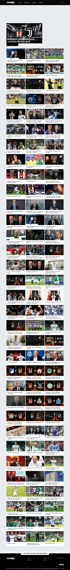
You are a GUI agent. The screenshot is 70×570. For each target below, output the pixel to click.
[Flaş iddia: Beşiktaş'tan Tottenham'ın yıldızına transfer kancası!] (54, 310)
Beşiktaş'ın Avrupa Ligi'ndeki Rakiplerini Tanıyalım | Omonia (53, 378)
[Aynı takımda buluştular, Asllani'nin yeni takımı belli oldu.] (15, 84)
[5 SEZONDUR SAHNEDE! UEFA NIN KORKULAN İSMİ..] (15, 310)
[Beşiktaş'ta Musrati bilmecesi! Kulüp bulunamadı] (54, 99)
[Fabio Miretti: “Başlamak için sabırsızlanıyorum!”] (54, 265)
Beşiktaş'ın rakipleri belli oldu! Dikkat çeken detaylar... (53, 257)
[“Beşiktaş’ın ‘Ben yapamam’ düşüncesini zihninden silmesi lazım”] (35, 280)
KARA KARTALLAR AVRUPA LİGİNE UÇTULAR (54, 514)
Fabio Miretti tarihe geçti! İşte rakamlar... (14, 166)
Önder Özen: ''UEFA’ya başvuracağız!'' (51, 227)
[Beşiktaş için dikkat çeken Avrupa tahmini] (15, 280)
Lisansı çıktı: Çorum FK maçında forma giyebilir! (34, 317)
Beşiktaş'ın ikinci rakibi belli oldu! (34, 422)
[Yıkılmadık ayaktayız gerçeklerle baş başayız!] (15, 521)
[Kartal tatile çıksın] (35, 174)
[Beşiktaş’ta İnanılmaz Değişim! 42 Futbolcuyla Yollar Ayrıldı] (35, 114)
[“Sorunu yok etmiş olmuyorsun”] (35, 461)
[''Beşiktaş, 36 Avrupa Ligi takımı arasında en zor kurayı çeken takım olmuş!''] (15, 325)
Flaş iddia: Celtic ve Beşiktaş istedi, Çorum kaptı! (33, 151)
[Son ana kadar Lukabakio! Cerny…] (15, 265)
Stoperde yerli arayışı (31, 271)
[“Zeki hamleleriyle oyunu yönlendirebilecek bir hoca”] (35, 536)
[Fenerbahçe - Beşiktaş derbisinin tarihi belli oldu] (35, 99)
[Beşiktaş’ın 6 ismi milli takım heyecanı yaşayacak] (35, 476)
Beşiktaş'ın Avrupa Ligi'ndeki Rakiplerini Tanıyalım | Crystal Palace (34, 393)
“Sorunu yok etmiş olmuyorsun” (34, 468)
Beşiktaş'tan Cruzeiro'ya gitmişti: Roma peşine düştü (34, 136)
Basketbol (26, 2)
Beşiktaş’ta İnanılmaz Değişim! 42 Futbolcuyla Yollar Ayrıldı (34, 121)
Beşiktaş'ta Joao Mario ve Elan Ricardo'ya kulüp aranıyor (15, 121)
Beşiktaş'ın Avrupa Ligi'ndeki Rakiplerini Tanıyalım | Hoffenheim (14, 378)
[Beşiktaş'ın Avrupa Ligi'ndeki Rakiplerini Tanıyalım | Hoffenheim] (15, 370)
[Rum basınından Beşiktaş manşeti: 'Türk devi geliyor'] (15, 144)
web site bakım (60, 558)
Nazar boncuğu (11, 543)
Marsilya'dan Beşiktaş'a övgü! (34, 362)
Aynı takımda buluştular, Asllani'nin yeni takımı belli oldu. (15, 91)
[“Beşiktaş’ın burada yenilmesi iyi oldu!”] (54, 280)
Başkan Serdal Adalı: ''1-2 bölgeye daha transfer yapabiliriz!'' (54, 212)
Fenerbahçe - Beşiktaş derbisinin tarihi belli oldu (34, 106)
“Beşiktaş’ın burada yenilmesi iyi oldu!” (54, 287)
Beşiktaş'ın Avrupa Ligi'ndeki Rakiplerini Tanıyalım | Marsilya (53, 408)
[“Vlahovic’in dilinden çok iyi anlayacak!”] (35, 53)
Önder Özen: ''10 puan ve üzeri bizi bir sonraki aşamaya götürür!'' (34, 212)
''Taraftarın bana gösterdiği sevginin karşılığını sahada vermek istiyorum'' (14, 348)
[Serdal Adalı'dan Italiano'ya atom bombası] (35, 431)
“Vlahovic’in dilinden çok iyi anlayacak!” (33, 61)
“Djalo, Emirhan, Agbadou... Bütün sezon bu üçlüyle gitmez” (34, 498)
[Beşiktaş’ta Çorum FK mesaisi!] (35, 506)
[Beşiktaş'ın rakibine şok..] (54, 69)
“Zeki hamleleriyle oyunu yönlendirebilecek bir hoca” (33, 544)
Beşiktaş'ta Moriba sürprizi (14, 196)
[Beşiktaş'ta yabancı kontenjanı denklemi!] (15, 219)
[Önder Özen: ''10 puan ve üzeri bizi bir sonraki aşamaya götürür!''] (35, 204)
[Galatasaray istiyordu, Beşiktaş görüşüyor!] (54, 159)
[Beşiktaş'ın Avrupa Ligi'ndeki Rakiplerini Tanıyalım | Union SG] (35, 400)
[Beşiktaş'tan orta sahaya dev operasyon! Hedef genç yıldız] (54, 129)
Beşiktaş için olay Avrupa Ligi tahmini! (33, 197)
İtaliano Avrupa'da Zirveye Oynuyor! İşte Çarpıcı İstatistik (53, 182)
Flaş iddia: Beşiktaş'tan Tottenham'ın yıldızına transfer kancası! (53, 317)
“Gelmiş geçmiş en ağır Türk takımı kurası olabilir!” (33, 76)
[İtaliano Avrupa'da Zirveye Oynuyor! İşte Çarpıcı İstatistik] (54, 174)
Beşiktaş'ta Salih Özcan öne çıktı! (34, 452)
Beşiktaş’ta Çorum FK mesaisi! (34, 513)
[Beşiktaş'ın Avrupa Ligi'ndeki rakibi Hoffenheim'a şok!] (54, 53)
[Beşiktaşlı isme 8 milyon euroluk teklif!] (35, 235)
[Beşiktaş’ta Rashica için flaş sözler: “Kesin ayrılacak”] (15, 491)
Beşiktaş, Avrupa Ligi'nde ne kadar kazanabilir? (14, 182)
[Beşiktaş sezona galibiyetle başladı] (15, 129)
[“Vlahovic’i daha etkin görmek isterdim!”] (54, 325)
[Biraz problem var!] (54, 536)
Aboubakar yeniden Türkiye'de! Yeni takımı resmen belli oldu (53, 197)
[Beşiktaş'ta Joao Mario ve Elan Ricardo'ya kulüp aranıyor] (15, 114)
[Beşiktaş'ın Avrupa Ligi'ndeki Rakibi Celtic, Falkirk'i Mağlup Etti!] (15, 69)
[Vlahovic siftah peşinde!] (15, 446)
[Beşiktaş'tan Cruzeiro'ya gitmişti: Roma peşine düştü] (35, 129)
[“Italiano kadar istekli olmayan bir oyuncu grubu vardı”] (54, 491)
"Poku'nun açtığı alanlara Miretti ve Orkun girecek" (15, 302)
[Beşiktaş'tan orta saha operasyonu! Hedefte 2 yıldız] (54, 235)
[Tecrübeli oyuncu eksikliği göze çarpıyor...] (35, 340)
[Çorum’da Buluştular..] (15, 355)
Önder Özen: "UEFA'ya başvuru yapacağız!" (14, 393)
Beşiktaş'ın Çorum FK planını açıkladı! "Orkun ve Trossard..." (34, 91)
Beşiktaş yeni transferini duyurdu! (54, 302)
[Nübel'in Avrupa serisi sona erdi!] (54, 431)
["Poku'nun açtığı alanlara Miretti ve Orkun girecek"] (15, 295)
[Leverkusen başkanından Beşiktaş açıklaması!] (15, 250)
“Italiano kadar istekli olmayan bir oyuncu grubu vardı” (53, 498)
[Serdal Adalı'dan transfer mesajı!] (15, 400)
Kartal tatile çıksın (31, 181)
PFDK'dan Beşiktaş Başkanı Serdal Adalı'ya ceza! (35, 227)
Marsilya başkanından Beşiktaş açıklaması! (15, 212)
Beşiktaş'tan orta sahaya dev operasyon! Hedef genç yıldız (53, 136)
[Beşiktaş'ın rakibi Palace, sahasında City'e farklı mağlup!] (35, 250)
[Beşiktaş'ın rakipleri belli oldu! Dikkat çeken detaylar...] (54, 250)
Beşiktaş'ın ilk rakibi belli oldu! (53, 422)
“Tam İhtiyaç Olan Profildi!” (52, 90)
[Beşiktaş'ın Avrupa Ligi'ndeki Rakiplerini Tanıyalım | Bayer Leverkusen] (15, 416)
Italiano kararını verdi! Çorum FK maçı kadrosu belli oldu (15, 242)
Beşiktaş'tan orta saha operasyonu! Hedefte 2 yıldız (53, 242)
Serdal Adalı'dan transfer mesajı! (15, 407)
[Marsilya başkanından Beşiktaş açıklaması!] (15, 204)
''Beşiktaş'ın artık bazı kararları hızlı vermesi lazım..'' (15, 61)
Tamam (62, 568)
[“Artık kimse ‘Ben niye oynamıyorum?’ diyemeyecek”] (15, 506)
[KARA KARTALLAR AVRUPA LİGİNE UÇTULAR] (54, 506)
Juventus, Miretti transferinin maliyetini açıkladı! (33, 302)
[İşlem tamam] (35, 521)
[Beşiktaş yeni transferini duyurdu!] (54, 295)
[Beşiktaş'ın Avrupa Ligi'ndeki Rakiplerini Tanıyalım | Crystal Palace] (35, 385)
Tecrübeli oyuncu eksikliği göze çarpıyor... (34, 348)
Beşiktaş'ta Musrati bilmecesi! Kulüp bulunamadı (53, 106)
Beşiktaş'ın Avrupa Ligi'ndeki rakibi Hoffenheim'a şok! (53, 61)
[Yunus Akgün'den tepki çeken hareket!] (54, 144)
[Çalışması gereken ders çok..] (54, 521)
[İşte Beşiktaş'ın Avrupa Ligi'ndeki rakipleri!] (15, 431)
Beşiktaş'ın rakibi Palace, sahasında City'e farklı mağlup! (34, 257)
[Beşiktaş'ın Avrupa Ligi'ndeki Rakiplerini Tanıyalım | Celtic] (54, 385)
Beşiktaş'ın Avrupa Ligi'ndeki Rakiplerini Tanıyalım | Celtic (53, 393)
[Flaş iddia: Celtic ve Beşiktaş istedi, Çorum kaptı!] (35, 144)
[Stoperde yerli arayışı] (35, 265)
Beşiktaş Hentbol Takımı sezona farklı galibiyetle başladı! (54, 121)
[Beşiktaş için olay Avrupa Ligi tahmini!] (35, 189)
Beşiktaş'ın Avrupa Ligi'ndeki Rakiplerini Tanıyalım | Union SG (34, 408)
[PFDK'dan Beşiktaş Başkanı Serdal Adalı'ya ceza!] (35, 219)
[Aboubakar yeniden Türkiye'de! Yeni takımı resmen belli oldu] (54, 189)
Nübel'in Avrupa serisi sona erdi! (54, 437)
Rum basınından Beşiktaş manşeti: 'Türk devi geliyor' (14, 151)
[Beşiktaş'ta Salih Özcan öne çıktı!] (35, 446)
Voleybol (34, 2)
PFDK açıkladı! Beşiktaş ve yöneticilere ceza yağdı (52, 483)
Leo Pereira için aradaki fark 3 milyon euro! (33, 166)
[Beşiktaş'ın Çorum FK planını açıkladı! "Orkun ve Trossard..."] (35, 84)
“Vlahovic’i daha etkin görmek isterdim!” (53, 332)
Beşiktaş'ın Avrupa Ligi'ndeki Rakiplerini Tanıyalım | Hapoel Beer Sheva (33, 378)
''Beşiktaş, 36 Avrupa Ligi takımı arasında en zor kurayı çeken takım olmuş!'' (15, 332)
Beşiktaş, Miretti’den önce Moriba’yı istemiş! (52, 453)
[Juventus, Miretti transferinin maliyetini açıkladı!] (35, 295)
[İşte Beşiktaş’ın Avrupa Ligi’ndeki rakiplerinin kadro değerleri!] (54, 340)
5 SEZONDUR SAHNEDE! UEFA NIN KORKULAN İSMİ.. (15, 317)
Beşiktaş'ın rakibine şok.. (52, 75)
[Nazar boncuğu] (15, 536)
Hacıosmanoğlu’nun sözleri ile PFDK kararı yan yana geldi (14, 468)
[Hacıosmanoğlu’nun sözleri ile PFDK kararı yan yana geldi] (15, 461)
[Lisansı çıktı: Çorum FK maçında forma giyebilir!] (35, 310)
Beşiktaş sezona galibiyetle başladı (14, 136)
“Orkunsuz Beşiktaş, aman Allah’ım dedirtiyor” (52, 468)
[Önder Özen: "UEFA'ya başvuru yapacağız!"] (15, 385)
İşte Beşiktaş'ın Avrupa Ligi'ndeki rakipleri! (15, 438)
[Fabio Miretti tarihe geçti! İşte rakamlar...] (15, 159)
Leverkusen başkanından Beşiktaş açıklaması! (13, 257)
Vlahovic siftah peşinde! (13, 452)
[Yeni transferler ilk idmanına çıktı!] (15, 99)
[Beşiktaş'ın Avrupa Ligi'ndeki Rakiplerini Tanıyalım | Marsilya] (54, 400)
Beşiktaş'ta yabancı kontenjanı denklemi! (15, 227)
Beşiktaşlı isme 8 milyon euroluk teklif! (34, 242)
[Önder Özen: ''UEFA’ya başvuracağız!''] (54, 219)
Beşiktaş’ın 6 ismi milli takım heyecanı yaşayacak (33, 483)
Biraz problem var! (50, 543)
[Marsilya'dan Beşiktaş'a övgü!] (35, 355)
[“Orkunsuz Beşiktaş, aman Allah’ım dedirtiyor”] (54, 461)
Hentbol (41, 2)
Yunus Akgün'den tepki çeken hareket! (53, 151)
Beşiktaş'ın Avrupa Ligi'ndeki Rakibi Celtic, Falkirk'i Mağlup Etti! (15, 76)
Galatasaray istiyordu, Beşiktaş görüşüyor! (54, 166)
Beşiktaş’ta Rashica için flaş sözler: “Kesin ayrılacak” (14, 498)
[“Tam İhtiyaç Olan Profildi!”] (54, 84)
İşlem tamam (29, 528)
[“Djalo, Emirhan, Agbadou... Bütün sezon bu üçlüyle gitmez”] (35, 491)
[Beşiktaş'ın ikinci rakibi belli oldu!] (35, 416)
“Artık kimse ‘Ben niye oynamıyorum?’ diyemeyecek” (15, 514)
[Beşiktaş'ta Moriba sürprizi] (15, 189)
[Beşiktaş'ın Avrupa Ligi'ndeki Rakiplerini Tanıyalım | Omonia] (54, 370)
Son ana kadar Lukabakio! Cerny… (14, 272)
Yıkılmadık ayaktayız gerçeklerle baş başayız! (15, 529)
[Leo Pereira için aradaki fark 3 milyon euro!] (35, 159)
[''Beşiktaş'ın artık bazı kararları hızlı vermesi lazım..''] (15, 53)
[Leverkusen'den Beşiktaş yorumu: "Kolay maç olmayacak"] (54, 355)
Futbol (20, 2)
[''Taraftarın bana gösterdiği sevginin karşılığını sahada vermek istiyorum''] (15, 340)
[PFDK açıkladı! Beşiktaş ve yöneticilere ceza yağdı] (54, 476)
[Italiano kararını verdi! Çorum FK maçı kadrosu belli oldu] (15, 235)
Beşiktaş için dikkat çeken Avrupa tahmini (13, 287)
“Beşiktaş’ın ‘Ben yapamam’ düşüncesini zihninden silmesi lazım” (33, 287)
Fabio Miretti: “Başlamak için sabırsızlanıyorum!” (53, 272)
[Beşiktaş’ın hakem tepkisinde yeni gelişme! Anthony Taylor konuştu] (15, 476)
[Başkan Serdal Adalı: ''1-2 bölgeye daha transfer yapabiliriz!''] (54, 204)
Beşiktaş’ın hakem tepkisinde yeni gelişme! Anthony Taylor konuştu (15, 483)
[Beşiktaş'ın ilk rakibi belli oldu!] (54, 416)
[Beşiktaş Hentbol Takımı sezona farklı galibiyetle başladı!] (54, 114)
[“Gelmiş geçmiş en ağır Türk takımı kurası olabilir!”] (35, 69)
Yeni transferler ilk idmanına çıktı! (15, 105)
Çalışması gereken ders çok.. (53, 528)
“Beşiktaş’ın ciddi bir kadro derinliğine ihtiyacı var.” (33, 332)
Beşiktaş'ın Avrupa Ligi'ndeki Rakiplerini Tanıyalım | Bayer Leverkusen (14, 423)
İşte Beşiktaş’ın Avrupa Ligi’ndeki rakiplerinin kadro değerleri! (54, 348)
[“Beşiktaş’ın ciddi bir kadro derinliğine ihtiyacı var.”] (35, 325)
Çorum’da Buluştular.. (12, 362)
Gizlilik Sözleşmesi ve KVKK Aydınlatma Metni (50, 568)
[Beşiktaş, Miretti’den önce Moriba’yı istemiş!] (54, 446)
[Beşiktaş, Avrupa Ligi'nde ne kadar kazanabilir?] (15, 174)
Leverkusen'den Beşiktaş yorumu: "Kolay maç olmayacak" (54, 363)
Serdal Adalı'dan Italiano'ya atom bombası (33, 438)
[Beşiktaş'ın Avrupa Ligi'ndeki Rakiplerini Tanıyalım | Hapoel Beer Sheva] (35, 370)
